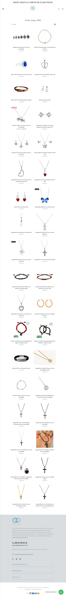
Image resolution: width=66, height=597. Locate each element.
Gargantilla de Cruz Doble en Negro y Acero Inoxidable (44, 451)
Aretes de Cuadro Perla (45, 100)
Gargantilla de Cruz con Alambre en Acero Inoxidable (21, 451)
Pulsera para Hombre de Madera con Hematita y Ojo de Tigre (44, 288)
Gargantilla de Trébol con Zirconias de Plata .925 (21, 260)
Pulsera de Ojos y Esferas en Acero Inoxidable (21, 396)
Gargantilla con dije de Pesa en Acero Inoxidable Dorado (44, 369)
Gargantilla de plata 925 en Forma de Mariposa (44, 233)
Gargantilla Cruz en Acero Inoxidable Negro (44, 478)
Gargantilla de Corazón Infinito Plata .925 (44, 75)
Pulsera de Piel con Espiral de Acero (21, 368)
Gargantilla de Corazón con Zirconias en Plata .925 (21, 315)
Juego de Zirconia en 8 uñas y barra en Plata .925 (21, 153)
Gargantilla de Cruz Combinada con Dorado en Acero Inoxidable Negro (45, 505)
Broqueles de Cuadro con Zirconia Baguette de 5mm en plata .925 (44, 126)
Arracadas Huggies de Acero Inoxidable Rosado (45, 315)
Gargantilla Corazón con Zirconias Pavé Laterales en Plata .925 (21, 181)
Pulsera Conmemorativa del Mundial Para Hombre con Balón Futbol (44, 342)
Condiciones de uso (36, 589)
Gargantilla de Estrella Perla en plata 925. (21, 232)
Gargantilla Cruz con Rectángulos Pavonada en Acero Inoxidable (21, 423)
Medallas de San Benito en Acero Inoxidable (21, 48)
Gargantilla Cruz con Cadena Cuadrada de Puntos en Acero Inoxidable (21, 478)
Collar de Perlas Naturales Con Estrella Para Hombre (45, 48)
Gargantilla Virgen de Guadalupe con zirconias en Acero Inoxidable (44, 396)
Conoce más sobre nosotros (20, 537)
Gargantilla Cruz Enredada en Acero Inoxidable (45, 423)
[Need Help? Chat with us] (61, 592)
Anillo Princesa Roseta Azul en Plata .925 (21, 75)
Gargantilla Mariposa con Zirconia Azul (45, 207)
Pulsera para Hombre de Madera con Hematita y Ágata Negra (21, 288)
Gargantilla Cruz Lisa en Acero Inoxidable (44, 260)
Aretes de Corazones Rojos (21, 207)
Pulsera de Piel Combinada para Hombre (21, 100)
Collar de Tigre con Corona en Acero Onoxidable (21, 126)
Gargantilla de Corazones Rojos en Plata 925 (44, 181)
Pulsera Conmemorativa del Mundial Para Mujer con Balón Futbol (21, 342)
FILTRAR (14, 24)
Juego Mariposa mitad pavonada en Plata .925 (44, 153)
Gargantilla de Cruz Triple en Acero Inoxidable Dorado (21, 505)
